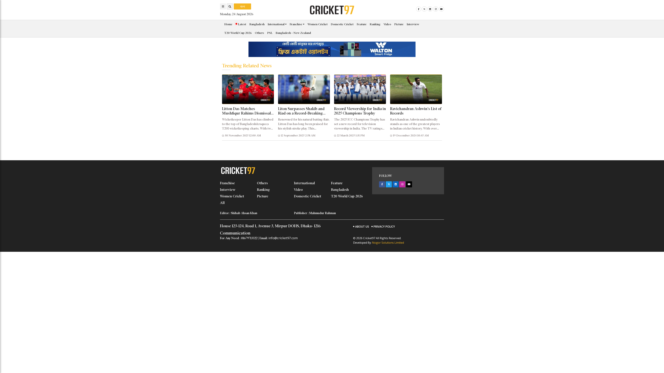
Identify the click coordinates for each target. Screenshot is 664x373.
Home (228, 24)
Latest (241, 24)
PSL (270, 33)
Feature (362, 24)
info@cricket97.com (283, 238)
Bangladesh (257, 24)
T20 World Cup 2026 (238, 33)
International (276, 24)
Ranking (375, 24)
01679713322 (249, 238)
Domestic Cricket (342, 24)
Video (387, 24)
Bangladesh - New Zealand (293, 33)
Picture (399, 24)
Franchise (296, 24)
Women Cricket (317, 24)
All (222, 203)
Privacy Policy (384, 226)
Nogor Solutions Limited (388, 243)
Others (259, 33)
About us (362, 226)
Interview (413, 24)
